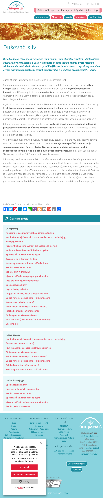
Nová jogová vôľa (14, 242)
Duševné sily (12, 324)
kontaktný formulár (89, 454)
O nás (13, 426)
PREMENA (64, 426)
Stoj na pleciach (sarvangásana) (21, 315)
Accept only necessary (24, 474)
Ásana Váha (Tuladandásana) (20, 302)
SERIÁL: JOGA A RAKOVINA (18, 272)
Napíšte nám (95, 17)
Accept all (24, 467)
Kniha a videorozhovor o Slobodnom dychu (27, 250)
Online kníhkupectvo (48, 10)
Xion (66, 493)
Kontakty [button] (80, 17)
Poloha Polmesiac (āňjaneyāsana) (22, 311)
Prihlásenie (77, 4)
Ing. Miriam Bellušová (89, 436)
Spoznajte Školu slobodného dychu (23, 255)
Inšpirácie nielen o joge (86, 10)
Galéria (68, 17)
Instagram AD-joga (64, 454)
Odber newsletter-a (76, 464)
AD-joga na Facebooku (64, 451)
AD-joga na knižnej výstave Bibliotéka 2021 (27, 294)
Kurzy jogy (66, 10)
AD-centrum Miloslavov (14, 438)
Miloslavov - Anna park (39, 429)
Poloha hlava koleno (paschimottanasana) (26, 307)
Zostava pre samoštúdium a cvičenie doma (27, 263)
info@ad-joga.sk (92, 448)
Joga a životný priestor (17, 289)
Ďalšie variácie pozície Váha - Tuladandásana (28, 298)
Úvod (14, 423)
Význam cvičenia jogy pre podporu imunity (27, 276)
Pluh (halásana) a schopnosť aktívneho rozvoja (29, 320)
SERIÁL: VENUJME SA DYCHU (19, 268)
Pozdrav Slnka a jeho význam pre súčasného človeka (31, 246)
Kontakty (77, 470)
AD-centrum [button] (41, 17)
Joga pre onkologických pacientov (22, 281)
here (20, 487)
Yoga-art (64, 435)
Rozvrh (58, 17)
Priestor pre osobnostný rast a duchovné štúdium (30, 233)
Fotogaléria (14, 432)
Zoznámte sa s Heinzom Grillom (21, 259)
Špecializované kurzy (16, 285)
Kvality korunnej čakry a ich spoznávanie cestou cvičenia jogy (36, 237)
